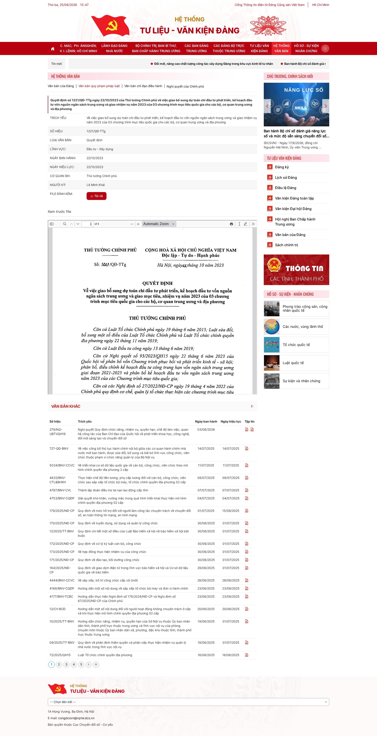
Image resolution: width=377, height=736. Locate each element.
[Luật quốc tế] (271, 363)
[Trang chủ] (110, 25)
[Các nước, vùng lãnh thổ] (271, 326)
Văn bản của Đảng (61, 86)
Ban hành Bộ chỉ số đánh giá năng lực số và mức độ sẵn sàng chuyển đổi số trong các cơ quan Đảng (295, 134)
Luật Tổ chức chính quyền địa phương (105, 655)
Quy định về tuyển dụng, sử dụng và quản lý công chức (118, 523)
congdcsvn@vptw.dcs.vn (76, 718)
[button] (325, 48)
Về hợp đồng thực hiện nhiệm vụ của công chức (112, 552)
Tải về (98, 196)
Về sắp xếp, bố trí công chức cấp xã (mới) (108, 580)
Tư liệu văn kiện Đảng (284, 158)
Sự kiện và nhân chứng (301, 381)
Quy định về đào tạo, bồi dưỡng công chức (108, 560)
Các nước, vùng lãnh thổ (303, 326)
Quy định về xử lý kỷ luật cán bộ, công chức (109, 543)
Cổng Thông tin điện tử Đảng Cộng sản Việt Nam (270, 5)
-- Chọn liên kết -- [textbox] (63, 702)
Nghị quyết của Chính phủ (185, 86)
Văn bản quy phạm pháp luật (99, 86)
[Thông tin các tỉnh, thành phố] (296, 269)
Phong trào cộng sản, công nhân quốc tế (305, 308)
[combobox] (188, 702)
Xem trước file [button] (59, 211)
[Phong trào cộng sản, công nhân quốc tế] (271, 308)
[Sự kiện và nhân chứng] (271, 381)
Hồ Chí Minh (320, 5)
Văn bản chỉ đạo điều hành (143, 86)
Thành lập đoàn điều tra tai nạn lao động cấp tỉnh (113, 490)
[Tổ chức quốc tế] (271, 345)
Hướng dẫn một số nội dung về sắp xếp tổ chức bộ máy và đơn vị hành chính (133, 588)
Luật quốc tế (293, 363)
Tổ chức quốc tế (296, 344)
